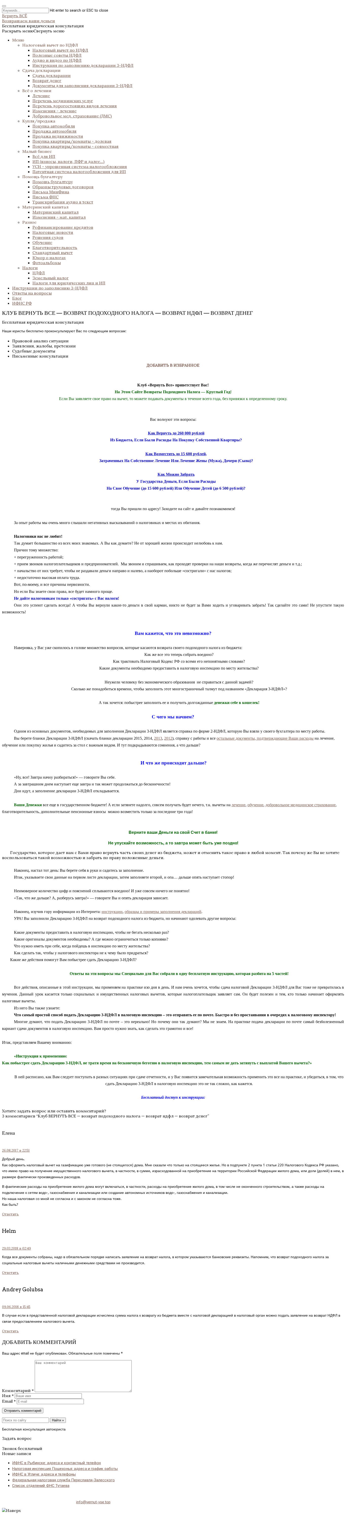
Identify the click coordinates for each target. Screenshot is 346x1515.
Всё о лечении (36, 90)
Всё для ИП (43, 156)
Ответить (10, 1214)
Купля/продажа (38, 120)
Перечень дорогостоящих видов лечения (74, 105)
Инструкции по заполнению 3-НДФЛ (50, 287)
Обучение (42, 242)
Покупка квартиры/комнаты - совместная (75, 146)
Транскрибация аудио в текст (62, 201)
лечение (238, 805)
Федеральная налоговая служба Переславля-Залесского (63, 1480)
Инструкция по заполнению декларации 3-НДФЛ (82, 65)
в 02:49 (16, 1248)
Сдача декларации (41, 70)
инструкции (112, 911)
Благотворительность (54, 247)
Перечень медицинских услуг (62, 100)
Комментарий (18, 1390)
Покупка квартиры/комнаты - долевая (71, 141)
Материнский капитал (45, 207)
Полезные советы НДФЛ (57, 55)
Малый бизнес (37, 151)
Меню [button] (18, 40)
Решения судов (47, 237)
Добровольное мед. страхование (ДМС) (72, 115)
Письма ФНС (45, 196)
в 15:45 (16, 1307)
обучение (255, 805)
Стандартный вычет (52, 252)
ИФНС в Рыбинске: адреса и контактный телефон (56, 1463)
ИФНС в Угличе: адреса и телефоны (44, 1474)
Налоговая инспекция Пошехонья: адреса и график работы (65, 1468)
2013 (158, 738)
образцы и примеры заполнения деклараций (163, 911)
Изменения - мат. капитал (59, 217)
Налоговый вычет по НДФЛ (50, 45)
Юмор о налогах (49, 257)
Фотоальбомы (46, 262)
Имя (8, 1395)
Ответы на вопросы (32, 293)
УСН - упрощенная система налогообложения (79, 166)
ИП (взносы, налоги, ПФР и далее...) (68, 161)
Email (9, 1401)
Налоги (30, 267)
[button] (33, 30)
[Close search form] (4, 6)
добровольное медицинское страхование (300, 805)
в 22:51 (16, 1150)
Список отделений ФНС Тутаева (40, 1485)
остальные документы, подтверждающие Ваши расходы (265, 738)
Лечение (41, 95)
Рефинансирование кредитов (62, 227)
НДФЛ (38, 272)
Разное (29, 222)
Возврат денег (46, 80)
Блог (17, 298)
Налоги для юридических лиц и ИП (68, 282)
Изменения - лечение (54, 110)
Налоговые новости (52, 232)
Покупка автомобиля (53, 126)
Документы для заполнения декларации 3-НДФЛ (82, 85)
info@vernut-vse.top (93, 1502)
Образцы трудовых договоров (62, 186)
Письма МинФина (50, 191)
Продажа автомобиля (54, 131)
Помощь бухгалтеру (42, 176)
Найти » (58, 1420)
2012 (168, 738)
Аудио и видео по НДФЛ (57, 60)
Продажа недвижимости (57, 136)
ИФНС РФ (22, 303)
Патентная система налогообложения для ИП (79, 171)
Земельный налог (50, 277)
